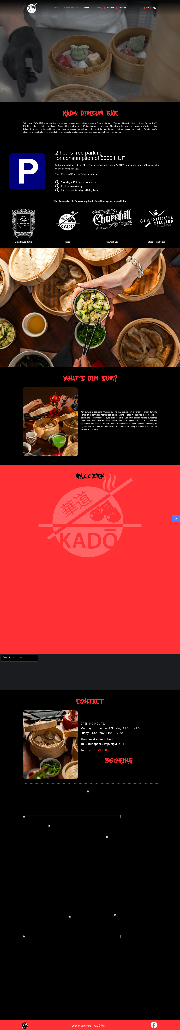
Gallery (99, 8)
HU (147, 8)
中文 (154, 8)
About (56, 8)
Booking (122, 8)
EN (141, 8)
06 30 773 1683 (98, 750)
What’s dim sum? (71, 8)
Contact (110, 8)
